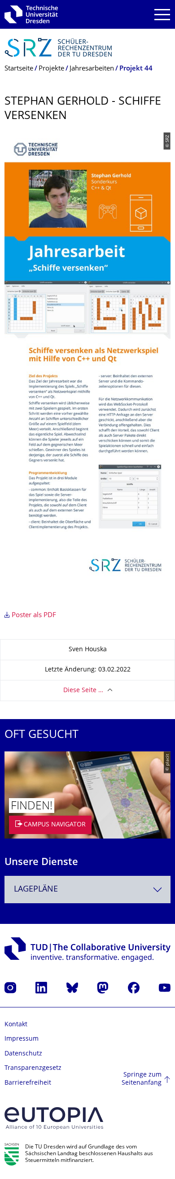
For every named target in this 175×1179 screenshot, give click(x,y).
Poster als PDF (34, 615)
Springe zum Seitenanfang (142, 1079)
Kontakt (15, 1025)
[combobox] (87, 889)
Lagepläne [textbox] (36, 889)
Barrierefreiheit (27, 1083)
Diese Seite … (83, 690)
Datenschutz (23, 1054)
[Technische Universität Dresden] (31, 14)
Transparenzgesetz (32, 1068)
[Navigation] (162, 14)
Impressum (21, 1039)
